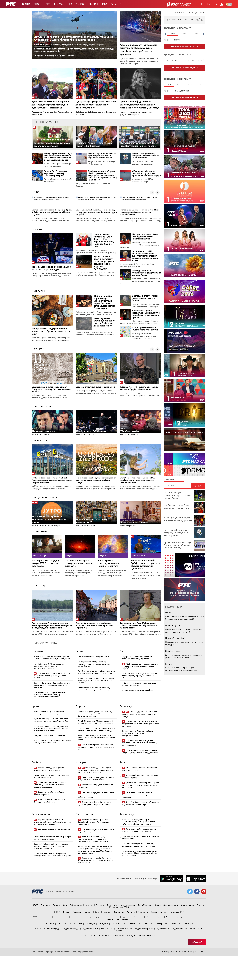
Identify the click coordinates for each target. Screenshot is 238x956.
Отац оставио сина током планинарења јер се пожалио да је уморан (52, 838)
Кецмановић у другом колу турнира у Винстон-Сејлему (140, 776)
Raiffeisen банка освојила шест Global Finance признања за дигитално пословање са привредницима (52, 480)
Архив (119, 930)
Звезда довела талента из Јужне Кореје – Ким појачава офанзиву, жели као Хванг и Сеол (104, 240)
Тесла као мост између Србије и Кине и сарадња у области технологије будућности (145, 564)
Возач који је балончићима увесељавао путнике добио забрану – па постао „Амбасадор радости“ (51, 846)
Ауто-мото (143, 912)
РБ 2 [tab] (179, 84)
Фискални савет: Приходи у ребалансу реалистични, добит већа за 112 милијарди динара (138, 733)
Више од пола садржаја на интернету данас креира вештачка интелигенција (138, 845)
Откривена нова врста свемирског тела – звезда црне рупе (79, 563)
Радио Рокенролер (144, 928)
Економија (126, 706)
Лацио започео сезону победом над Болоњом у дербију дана (51, 800)
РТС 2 (59, 923)
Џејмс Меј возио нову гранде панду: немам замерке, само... (140, 837)
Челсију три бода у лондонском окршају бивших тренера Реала (146, 272)
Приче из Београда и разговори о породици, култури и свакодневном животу (49, 518)
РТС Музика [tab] (196, 60)
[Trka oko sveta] (184, 117)
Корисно (40, 440)
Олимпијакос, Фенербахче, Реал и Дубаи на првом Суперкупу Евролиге (94, 803)
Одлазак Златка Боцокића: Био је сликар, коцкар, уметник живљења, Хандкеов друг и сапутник (96, 212)
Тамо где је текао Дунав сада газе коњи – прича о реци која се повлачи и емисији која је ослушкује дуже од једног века (52, 625)
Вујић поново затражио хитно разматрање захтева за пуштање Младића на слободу (52, 720)
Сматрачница (187, 905)
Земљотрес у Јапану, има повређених (138, 690)
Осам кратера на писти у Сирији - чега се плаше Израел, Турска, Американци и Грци (139, 675)
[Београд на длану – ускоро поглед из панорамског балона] (125, 300)
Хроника (37, 706)
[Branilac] (184, 142)
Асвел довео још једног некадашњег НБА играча (95, 786)
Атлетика (131, 912)
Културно (40, 349)
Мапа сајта (197, 942)
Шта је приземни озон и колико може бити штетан (145, 328)
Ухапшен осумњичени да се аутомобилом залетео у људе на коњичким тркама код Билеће (96, 680)
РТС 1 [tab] (172, 34)
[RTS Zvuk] (184, 341)
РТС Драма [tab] (172, 60)
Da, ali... (168, 612)
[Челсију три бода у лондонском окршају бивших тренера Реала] (125, 274)
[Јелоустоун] (184, 365)
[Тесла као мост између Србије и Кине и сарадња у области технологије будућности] (146, 546)
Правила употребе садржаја (68, 951)
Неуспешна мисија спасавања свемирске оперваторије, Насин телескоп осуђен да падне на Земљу (139, 853)
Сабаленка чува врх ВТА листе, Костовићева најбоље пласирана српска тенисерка (139, 794)
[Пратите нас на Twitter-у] (190, 891)
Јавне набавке (118, 935)
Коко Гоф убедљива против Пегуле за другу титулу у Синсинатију (140, 803)
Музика (74, 917)
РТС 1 (51, 923)
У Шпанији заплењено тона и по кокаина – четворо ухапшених (140, 684)
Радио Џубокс (162, 928)
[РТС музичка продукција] (184, 565)
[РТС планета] (179, 4)
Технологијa (127, 814)
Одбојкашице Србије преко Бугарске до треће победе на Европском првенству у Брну (96, 104)
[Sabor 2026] (184, 291)
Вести (26, 4)
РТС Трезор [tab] (183, 60)
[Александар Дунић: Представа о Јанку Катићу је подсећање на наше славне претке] (125, 314)
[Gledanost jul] (184, 265)
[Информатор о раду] (184, 589)
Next (203, 34)
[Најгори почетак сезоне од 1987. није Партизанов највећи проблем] (139, 137)
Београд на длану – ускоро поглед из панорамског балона (145, 298)
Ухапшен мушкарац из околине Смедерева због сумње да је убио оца (52, 741)
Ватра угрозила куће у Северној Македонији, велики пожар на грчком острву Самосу (94, 664)
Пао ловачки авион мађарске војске (93, 657)
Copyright (49, 951)
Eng (209, 4)
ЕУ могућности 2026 (119, 907)
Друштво (81, 706)
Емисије (93, 4)
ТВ (70, 4)
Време (158, 905)
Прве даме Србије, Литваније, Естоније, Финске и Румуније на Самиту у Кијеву (177, 545)
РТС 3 (68, 923)
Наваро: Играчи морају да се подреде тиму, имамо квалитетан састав (146, 236)
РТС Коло (143, 923)
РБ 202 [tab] (200, 84)
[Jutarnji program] (184, 191)
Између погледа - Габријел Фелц (91, 431)
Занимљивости (41, 814)
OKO (48, 4)
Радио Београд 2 (71, 928)
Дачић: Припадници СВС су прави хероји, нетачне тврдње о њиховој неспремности (96, 722)
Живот (48, 917)
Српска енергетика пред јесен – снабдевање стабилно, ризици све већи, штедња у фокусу (139, 742)
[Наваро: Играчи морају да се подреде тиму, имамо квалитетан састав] (125, 238)
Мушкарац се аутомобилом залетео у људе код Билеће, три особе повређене (95, 688)
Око (36, 192)
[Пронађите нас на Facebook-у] (197, 891)
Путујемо (98, 917)
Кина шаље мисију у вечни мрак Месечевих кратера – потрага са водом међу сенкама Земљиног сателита (138, 821)
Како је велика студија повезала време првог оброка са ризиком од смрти (51, 331)
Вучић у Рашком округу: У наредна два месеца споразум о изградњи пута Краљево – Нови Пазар (50, 104)
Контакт (92, 935)
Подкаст (200, 905)
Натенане (40, 586)
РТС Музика (170, 923)
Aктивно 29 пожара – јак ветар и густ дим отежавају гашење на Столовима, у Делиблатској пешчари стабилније (73, 38)
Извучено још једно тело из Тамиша (49, 735)
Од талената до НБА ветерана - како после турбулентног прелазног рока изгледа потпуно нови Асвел (145, 256)
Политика (38, 651)
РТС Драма (103, 923)
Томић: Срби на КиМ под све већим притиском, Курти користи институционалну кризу (49, 666)
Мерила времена (127, 905)
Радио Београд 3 (90, 928)
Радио (79, 4)
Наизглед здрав (123, 919)
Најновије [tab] (169, 479)
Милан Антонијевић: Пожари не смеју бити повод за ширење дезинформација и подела (96, 747)
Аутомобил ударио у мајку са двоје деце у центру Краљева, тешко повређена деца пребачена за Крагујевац (138, 49)
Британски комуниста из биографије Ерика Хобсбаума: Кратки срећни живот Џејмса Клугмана (52, 212)
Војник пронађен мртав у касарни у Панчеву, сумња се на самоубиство (145, 155)
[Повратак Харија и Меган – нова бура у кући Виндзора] (96, 137)
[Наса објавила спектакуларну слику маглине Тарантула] (113, 546)
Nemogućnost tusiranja (175, 638)
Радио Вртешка (179, 928)
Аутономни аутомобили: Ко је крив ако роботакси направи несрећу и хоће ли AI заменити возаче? (139, 625)
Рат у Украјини (145, 905)
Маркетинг (104, 935)
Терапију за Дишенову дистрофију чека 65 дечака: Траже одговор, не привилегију (96, 729)
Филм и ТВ (138, 917)
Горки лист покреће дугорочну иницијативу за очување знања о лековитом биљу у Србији (96, 480)
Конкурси (131, 935)
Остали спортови (159, 912)
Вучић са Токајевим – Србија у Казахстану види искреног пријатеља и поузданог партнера (52, 685)
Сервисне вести (170, 905)
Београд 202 (107, 928)
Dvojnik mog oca (172, 625)
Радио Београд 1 (52, 928)
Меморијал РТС (177, 912)
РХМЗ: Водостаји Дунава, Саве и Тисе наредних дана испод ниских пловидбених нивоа (96, 737)
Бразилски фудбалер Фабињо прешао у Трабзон (49, 793)
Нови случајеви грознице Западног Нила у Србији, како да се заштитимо (104, 322)
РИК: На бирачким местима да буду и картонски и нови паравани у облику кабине (102, 155)
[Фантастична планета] (184, 166)
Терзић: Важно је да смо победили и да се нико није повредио (51, 268)
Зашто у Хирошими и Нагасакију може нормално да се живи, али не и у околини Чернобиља (94, 625)
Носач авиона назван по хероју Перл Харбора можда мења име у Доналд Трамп (52, 854)
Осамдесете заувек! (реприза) (134, 522)
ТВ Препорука (43, 406)
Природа (159, 917)
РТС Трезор (157, 923)
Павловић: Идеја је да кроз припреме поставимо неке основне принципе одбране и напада (96, 794)
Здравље (126, 917)
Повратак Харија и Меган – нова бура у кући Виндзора (94, 144)
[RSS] (221, 4)
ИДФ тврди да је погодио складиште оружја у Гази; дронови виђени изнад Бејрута (146, 173)
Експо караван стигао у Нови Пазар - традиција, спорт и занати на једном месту (140, 751)
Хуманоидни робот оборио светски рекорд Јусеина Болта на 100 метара (139, 830)
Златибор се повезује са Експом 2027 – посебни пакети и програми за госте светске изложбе (138, 480)
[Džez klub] (184, 316)
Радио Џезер (196, 928)
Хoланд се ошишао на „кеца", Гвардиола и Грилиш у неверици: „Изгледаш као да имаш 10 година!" (93, 839)
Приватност (37, 951)
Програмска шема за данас (184, 46)
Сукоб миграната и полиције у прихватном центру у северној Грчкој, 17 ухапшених (96, 672)
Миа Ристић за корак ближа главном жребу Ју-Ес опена (140, 769)
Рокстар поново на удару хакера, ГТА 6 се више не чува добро (45, 563)
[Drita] (184, 415)
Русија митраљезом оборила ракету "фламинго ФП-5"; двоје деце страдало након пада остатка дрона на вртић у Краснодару (102, 175)
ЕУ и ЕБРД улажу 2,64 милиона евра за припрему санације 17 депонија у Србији (139, 714)
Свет (122, 651)
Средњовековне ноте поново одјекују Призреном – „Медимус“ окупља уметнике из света (51, 389)
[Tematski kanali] (184, 464)
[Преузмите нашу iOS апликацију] (196, 878)
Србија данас (76, 905)
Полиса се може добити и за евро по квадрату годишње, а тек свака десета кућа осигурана (52, 142)
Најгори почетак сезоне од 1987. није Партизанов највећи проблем (138, 144)
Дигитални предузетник (177, 917)
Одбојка (96, 912)
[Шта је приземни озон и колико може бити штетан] (125, 331)
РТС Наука (90, 923)
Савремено (41, 531)
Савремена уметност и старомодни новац (95, 387)
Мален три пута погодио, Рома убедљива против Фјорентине (51, 776)
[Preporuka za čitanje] (184, 439)
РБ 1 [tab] (169, 84)
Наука (149, 917)
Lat (200, 4)
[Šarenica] (184, 390)
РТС (104, 4)
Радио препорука (46, 497)
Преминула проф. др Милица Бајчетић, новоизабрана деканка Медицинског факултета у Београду (139, 104)
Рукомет (107, 912)
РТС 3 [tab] (196, 34)
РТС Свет (77, 923)
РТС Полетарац (186, 923)
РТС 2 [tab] (184, 34)
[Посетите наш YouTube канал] (203, 891)
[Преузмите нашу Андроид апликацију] (171, 878)
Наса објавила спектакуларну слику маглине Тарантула (109, 563)
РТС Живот (116, 923)
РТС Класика (130, 923)
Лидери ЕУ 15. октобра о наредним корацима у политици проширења (55, 173)
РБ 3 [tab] (190, 84)
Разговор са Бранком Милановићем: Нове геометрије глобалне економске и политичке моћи (139, 212)
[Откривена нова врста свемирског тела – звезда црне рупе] (80, 546)
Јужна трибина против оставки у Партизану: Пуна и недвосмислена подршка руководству (104, 262)
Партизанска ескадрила (43, 430)
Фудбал (36, 762)
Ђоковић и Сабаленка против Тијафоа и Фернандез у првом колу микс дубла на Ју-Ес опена (140, 785)
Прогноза (170, 19)
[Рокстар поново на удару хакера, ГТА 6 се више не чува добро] (47, 546)
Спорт (38, 4)
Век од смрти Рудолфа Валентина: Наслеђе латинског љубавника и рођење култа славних (95, 860)
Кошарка (81, 762)
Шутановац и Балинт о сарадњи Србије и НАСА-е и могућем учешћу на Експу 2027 (52, 658)
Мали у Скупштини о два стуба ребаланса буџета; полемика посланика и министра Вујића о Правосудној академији (58, 156)
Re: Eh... (168, 664)
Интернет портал (147, 935)
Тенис (123, 762)
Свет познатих (84, 814)
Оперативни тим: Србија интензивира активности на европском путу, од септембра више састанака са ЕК (50, 694)
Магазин (59, 4)
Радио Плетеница (124, 928)
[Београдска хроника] (184, 240)
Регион (80, 651)
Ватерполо (118, 912)
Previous (165, 34)
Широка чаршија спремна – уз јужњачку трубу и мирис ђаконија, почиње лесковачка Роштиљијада (104, 302)
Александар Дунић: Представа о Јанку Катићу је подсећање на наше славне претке (146, 314)
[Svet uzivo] (184, 216)
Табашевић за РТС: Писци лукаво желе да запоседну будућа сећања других (139, 388)
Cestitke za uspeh (173, 651)
